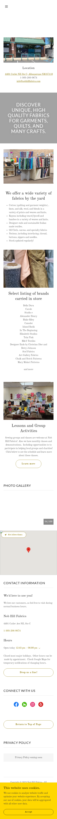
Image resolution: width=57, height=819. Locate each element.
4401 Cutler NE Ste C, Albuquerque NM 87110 (29, 74)
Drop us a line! (28, 672)
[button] (7, 6)
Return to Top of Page (28, 724)
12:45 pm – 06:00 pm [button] (26, 648)
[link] (16, 705)
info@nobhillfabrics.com (28, 81)
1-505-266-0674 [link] (12, 631)
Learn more (28, 464)
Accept (28, 812)
